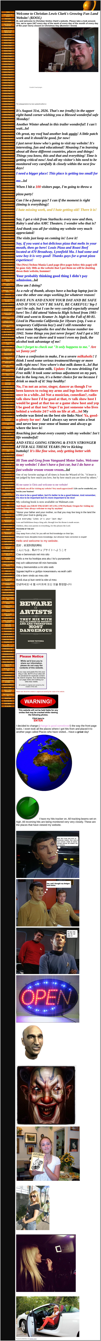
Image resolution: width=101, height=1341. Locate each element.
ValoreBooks (8, 539)
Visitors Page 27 (8, 104)
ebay (8, 505)
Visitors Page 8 (8, 53)
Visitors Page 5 (8, 45)
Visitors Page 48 (8, 160)
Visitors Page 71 (8, 221)
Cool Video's (7, 703)
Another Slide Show (7, 461)
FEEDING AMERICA (8, 303)
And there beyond (8, 377)
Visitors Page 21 (8, 88)
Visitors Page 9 (8, 56)
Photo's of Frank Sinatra (8, 565)
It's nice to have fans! (8, 343)
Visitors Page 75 (8, 231)
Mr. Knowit (8, 329)
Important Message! (8, 383)
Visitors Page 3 (8, 40)
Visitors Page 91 (8, 274)
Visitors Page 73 (8, 226)
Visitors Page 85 (8, 258)
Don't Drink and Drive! (8, 15)
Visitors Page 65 (8, 205)
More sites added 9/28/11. (8, 366)
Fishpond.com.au (8, 654)
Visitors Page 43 (8, 146)
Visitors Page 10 (8, 59)
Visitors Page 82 (8, 250)
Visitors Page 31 (8, 114)
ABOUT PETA (8, 618)
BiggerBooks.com (8, 491)
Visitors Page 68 (8, 213)
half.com (8, 517)
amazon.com (8, 475)
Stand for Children (8, 678)
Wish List (8, 571)
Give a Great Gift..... (8, 346)
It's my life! (8, 706)
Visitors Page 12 (8, 64)
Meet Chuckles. (8, 332)
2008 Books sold (8, 551)
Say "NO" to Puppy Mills (8, 598)
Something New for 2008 (8, 450)
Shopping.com (8, 642)
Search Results (8, 561)
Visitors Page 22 (8, 90)
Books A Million (8, 497)
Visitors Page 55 (8, 178)
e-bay (8, 503)
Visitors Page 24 (8, 96)
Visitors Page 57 (8, 184)
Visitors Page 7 (8, 51)
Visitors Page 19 (8, 82)
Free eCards (7, 631)
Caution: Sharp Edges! (8, 358)
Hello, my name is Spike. (8, 326)
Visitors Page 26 (8, 101)
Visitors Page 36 (8, 128)
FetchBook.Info (8, 651)
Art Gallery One (8, 387)
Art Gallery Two (8, 389)
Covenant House (8, 673)
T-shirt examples (8, 439)
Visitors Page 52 (8, 170)
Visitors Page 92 (8, 277)
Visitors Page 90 (8, 271)
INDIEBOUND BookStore (8, 521)
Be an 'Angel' (8, 687)
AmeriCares (8, 675)
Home (8, 12)
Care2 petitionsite (8, 595)
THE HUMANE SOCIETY (8, 579)
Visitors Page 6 (8, 48)
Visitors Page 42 (8, 144)
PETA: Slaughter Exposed (8, 621)
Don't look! (8, 19)
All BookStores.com (8, 645)
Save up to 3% (8, 568)
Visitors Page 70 (8, 218)
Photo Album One (8, 662)
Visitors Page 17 (8, 77)
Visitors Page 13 (8, 66)
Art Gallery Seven (8, 403)
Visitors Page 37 (8, 130)
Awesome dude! (8, 444)
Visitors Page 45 (8, 152)
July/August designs (8, 547)
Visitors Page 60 (8, 192)
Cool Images (7, 433)
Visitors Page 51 (8, 168)
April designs (8, 413)
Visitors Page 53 (8, 173)
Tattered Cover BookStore (8, 533)
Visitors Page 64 (8, 202)
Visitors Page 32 (8, 117)
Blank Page (8, 698)
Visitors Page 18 (8, 80)
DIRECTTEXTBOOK (7, 656)
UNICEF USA (8, 573)
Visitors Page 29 (8, 109)
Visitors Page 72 (8, 223)
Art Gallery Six (8, 400)
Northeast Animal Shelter (8, 602)
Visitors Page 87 (8, 263)
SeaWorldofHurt (7, 576)
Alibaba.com (7, 297)
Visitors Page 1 (8, 35)
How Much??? (8, 456)
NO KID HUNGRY (8, 306)
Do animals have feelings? (8, 583)
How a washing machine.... (8, 300)
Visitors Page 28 (8, 106)
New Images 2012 (8, 659)
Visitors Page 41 (8, 141)
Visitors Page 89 (8, 269)
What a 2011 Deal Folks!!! (8, 284)
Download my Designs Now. (8, 309)
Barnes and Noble (8, 483)
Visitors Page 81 (8, 247)
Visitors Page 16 (8, 74)
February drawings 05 (8, 423)
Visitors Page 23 (8, 93)
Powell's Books (8, 524)
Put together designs (8, 558)
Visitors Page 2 (8, 37)
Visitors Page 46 (8, 154)
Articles (8, 380)
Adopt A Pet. (7, 590)
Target (8, 529)
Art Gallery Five (8, 397)
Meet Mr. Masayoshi (8, 337)
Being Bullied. (8, 287)
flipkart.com (8, 515)
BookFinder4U (8, 634)
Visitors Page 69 (8, 215)
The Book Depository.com (8, 494)
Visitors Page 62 (8, 197)
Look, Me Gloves (8, 636)
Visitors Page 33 (8, 120)
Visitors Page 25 (8, 98)
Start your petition (8, 592)
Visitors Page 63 (8, 200)
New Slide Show (8, 459)
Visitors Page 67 (8, 210)
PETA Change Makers (8, 614)
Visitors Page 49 (8, 162)
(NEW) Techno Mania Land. (8, 31)
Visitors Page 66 (8, 208)
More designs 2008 (8, 453)
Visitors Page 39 (8, 136)
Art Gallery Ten (8, 411)
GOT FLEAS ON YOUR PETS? (8, 354)
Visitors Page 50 (8, 165)
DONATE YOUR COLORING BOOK (8, 322)
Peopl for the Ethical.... (8, 665)
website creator (33, 1338)
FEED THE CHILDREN (8, 625)
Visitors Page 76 (8, 234)
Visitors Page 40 (8, 138)
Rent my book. (8, 527)
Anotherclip (8, 464)
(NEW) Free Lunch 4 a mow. (8, 318)
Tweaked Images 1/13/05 (8, 427)
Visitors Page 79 (8, 242)
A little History (8, 467)
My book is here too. (8, 511)
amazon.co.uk (8, 477)
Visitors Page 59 (8, 189)
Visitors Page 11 (8, 61)
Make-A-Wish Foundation (8, 690)
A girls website (8, 541)
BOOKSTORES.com (8, 500)
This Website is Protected (8, 24)
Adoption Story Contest (8, 606)
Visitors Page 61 (8, 194)
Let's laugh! (8, 21)
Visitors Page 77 (8, 237)
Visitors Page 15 (8, 72)
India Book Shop (8, 639)
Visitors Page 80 (8, 245)
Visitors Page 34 (8, 122)
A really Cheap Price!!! (8, 554)
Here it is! (8, 441)
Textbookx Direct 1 (8, 536)
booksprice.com (8, 648)
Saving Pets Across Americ (8, 610)
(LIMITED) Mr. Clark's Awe (8, 350)
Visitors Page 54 (8, 176)
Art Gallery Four (7, 395)
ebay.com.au (8, 508)
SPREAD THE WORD (8, 280)
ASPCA (8, 587)
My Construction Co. (8, 695)
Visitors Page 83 (8, 253)
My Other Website (8, 28)
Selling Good (7, 544)
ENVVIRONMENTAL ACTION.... (8, 681)
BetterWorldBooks (8, 485)
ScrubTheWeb (8, 628)
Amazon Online (8, 480)
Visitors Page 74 (8, 229)
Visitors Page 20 (8, 85)
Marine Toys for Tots (8, 669)
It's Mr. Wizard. (8, 334)
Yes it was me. (8, 701)
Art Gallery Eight (8, 405)
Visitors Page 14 (8, 69)
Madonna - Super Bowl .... (8, 291)
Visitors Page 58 (8, 186)
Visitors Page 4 (8, 43)
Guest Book (8, 340)
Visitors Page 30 (8, 112)
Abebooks (8, 472)
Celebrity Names (8, 431)
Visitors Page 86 (8, 261)
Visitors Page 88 (8, 266)
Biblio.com (8, 488)
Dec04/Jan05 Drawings (8, 419)
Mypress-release (8, 447)
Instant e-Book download (8, 313)
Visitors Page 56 (8, 181)
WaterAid (8, 294)
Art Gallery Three (8, 392)
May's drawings (8, 416)
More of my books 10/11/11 (8, 370)
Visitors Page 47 (8, 157)
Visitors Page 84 (8, 255)
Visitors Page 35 (8, 125)
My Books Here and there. (8, 374)
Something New (8, 469)
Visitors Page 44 (8, 149)
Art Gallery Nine (7, 408)
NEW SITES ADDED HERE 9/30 (8, 362)
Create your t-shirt (8, 436)
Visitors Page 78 (8, 239)
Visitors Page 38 (8, 133)
